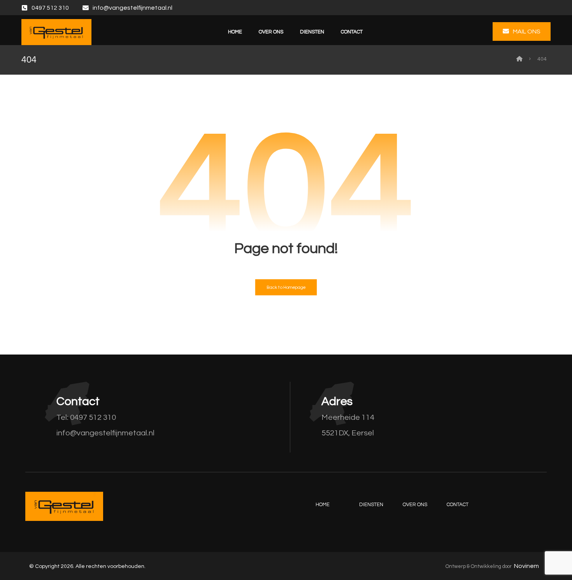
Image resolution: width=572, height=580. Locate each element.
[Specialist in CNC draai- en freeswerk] (56, 32)
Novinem (526, 566)
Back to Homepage (286, 287)
